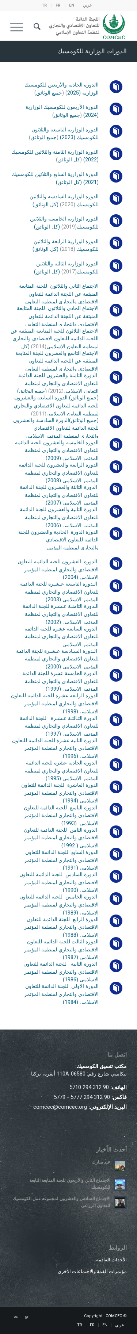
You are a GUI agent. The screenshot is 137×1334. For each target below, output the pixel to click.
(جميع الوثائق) (32, 391)
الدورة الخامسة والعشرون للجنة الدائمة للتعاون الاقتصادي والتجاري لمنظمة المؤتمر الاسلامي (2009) (57, 450)
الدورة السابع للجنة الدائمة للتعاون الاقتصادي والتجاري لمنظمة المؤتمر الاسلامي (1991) (61, 860)
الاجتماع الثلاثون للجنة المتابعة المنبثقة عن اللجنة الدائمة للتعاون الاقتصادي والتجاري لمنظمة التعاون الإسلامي (55, 339)
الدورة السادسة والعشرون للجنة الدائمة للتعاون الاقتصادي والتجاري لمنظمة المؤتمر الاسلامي (56, 428)
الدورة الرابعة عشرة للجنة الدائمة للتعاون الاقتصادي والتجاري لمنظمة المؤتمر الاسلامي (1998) (55, 703)
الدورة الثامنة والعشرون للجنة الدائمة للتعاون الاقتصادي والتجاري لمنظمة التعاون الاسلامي (58, 383)
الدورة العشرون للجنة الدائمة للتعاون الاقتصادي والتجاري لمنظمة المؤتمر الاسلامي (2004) (58, 569)
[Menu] (19, 26)
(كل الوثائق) (69, 182)
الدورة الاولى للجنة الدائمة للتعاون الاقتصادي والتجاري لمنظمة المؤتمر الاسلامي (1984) (61, 994)
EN (71, 5)
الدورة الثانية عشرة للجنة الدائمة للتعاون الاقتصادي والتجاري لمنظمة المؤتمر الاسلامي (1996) (55, 748)
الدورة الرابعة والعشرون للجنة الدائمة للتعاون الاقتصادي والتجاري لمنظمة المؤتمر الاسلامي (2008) (59, 473)
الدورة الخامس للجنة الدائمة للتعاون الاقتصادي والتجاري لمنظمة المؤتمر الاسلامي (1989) (59, 905)
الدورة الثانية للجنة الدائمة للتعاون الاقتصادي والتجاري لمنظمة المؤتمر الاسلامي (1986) (61, 972)
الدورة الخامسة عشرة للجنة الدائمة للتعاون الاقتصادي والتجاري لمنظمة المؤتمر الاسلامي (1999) (60, 681)
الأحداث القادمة (111, 1259)
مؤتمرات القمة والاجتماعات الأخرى (92, 1271)
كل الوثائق (69, 160)
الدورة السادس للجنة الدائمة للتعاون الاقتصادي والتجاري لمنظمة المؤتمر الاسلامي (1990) (59, 882)
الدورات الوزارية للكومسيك (92, 51)
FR (58, 5)
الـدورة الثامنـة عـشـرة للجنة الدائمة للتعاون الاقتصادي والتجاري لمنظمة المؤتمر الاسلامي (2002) (61, 614)
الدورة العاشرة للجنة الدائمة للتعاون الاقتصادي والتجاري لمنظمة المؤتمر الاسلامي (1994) (60, 793)
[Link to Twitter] (26, 1317)
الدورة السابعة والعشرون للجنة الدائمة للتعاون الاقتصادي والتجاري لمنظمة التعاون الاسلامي (56, 406)
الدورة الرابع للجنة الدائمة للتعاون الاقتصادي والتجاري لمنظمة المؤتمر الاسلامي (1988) (61, 927)
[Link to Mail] (15, 1317)
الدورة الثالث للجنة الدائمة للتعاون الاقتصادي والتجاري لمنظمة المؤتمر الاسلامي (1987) (61, 950)
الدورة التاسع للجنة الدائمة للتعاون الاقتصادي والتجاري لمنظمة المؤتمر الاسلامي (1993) (61, 816)
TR (44, 5)
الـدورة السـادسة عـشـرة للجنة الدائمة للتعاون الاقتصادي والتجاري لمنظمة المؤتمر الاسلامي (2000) (57, 659)
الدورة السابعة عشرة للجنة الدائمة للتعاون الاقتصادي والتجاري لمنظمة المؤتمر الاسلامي (61, 637)
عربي (87, 5)
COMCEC (114, 1316)
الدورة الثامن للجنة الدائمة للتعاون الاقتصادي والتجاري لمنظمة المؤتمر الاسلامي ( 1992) (61, 838)
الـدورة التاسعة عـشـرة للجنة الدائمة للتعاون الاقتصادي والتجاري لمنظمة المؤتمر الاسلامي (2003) (59, 592)
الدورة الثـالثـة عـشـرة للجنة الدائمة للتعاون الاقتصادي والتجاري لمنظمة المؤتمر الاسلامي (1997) (59, 726)
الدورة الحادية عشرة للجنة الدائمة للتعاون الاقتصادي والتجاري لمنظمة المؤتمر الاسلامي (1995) (62, 771)
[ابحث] (36, 26)
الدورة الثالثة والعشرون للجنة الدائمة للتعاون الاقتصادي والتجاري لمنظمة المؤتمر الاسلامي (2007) (59, 495)
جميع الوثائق (49, 93)
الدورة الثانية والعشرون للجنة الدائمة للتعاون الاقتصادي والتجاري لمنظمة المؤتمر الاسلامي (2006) (59, 517)
